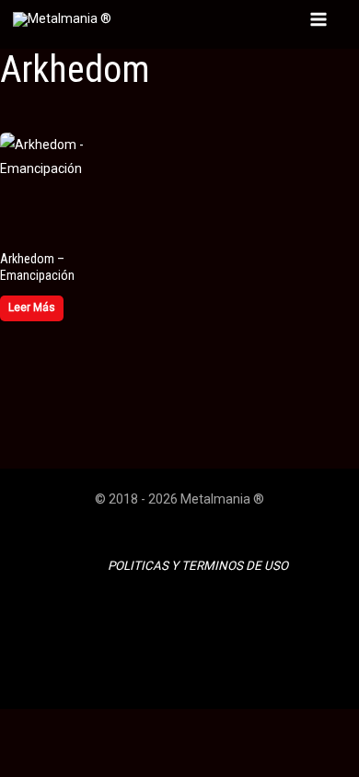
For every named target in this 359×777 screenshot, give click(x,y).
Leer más (31, 307)
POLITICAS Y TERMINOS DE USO (198, 566)
